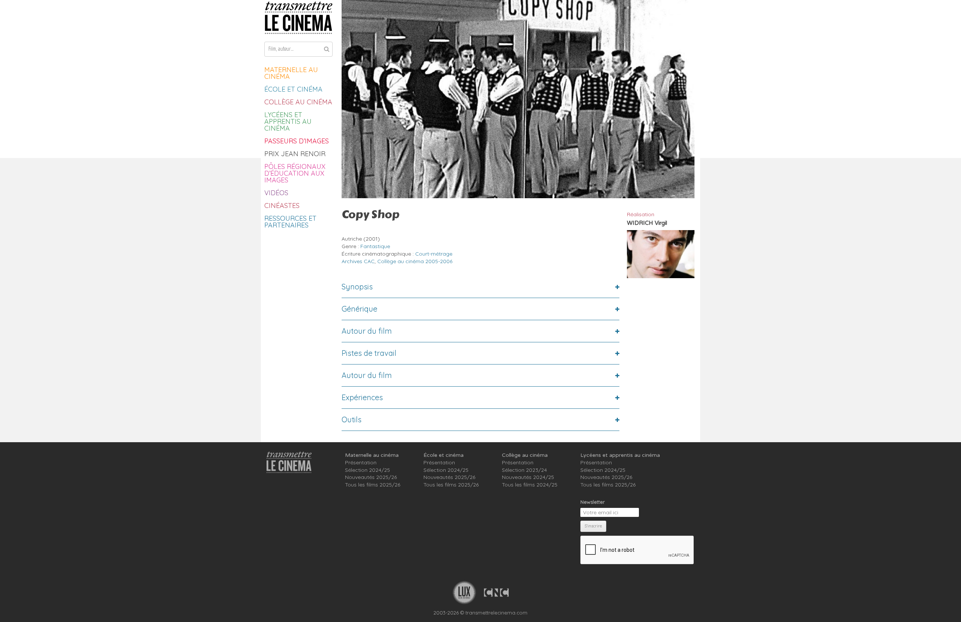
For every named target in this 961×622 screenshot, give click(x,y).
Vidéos (276, 192)
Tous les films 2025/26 (372, 484)
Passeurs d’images (296, 141)
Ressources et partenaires (290, 221)
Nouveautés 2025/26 (371, 477)
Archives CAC (358, 261)
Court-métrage (433, 253)
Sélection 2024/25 (367, 470)
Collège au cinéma (298, 102)
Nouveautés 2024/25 (528, 477)
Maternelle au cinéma (291, 73)
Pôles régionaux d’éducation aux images (294, 173)
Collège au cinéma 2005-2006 (414, 261)
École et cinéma (293, 89)
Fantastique (375, 246)
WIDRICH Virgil (647, 223)
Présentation (361, 462)
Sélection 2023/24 (524, 470)
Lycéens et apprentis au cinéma (288, 121)
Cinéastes (282, 205)
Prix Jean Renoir (294, 153)
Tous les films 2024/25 (529, 484)
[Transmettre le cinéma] (298, 18)
